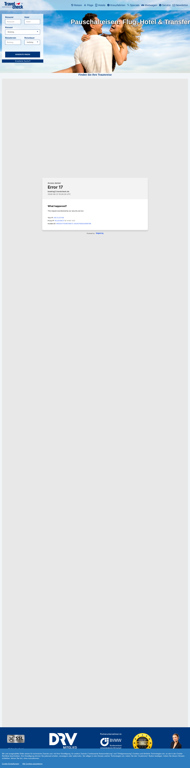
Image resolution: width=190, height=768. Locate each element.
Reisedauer (29, 38)
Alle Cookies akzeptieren (32, 764)
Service (166, 5)
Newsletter (181, 5)
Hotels (101, 5)
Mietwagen (150, 5)
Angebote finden (22, 54)
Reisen (77, 5)
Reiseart (9, 27)
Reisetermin (10, 38)
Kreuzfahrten (117, 5)
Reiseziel (9, 17)
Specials (134, 5)
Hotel (26, 17)
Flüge (89, 5)
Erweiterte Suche (22, 61)
